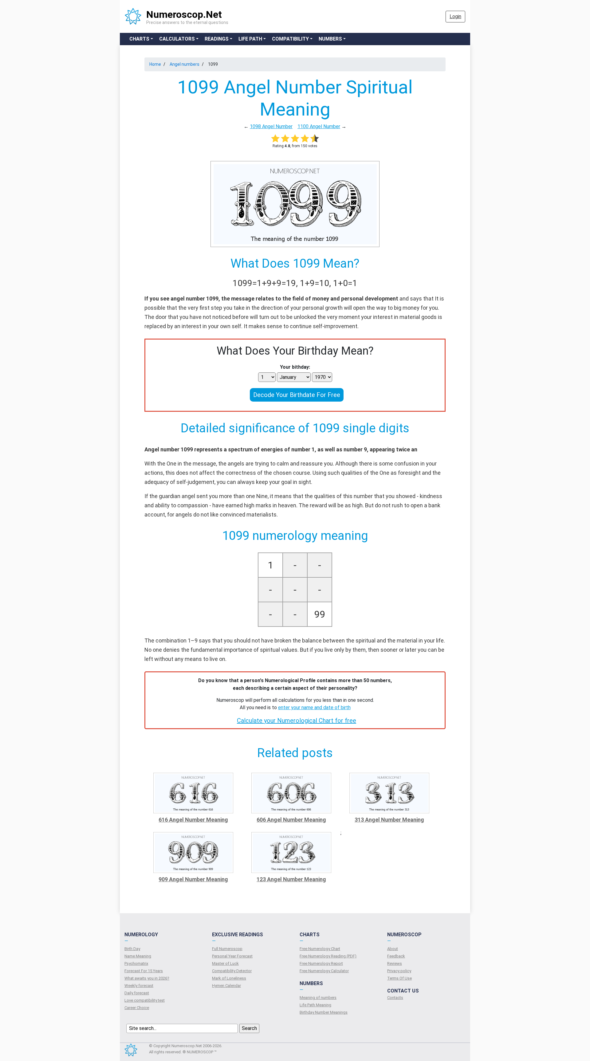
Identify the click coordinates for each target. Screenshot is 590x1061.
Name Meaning (137, 956)
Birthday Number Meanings (324, 1012)
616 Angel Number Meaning (193, 819)
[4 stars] (305, 138)
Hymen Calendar (226, 985)
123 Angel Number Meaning (291, 879)
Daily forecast (136, 993)
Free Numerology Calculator (324, 971)
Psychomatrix (136, 963)
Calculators (177, 39)
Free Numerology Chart (320, 948)
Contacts (395, 997)
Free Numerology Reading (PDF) (328, 956)
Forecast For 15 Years (143, 971)
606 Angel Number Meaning (291, 819)
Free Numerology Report (321, 963)
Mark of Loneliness (229, 978)
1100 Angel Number (318, 126)
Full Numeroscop (227, 948)
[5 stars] (315, 138)
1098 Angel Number (271, 126)
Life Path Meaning (315, 1005)
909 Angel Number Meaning (193, 879)
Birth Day (132, 948)
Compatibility (290, 39)
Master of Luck (225, 963)
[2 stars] (285, 138)
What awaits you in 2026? (146, 978)
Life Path (250, 39)
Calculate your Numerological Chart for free (296, 720)
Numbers (330, 39)
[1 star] (275, 138)
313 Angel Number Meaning (389, 819)
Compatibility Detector (232, 971)
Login (455, 16)
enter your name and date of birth (314, 707)
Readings (217, 39)
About (392, 948)
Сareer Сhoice (136, 1007)
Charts (139, 39)
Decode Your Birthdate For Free (296, 395)
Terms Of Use (399, 978)
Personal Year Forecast (232, 956)
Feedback (396, 956)
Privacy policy (399, 971)
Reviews (394, 963)
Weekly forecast (138, 985)
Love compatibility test (144, 1000)
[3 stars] (295, 138)
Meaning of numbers (318, 997)
